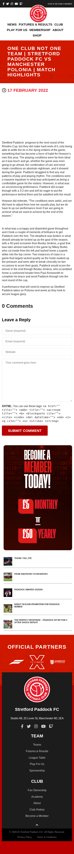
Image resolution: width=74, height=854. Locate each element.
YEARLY (39, 534)
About (37, 803)
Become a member (63, 4)
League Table (37, 757)
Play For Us (37, 764)
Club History (37, 809)
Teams (37, 744)
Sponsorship (37, 770)
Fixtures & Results (37, 751)
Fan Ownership (37, 790)
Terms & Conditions (47, 837)
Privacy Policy (24, 837)
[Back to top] (37, 825)
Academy (37, 796)
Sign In (51, 4)
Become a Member (37, 815)
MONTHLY (40, 505)
